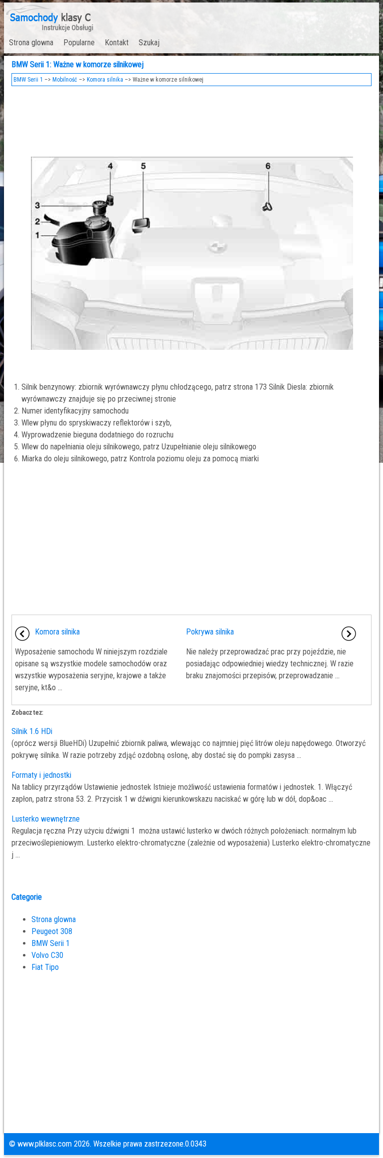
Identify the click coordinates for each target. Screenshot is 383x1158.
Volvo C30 (47, 955)
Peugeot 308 (51, 931)
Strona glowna (31, 42)
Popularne (79, 42)
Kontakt (117, 42)
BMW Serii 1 (28, 79)
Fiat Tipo (45, 967)
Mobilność (64, 79)
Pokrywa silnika (210, 631)
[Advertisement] (191, 118)
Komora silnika (105, 79)
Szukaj (149, 42)
